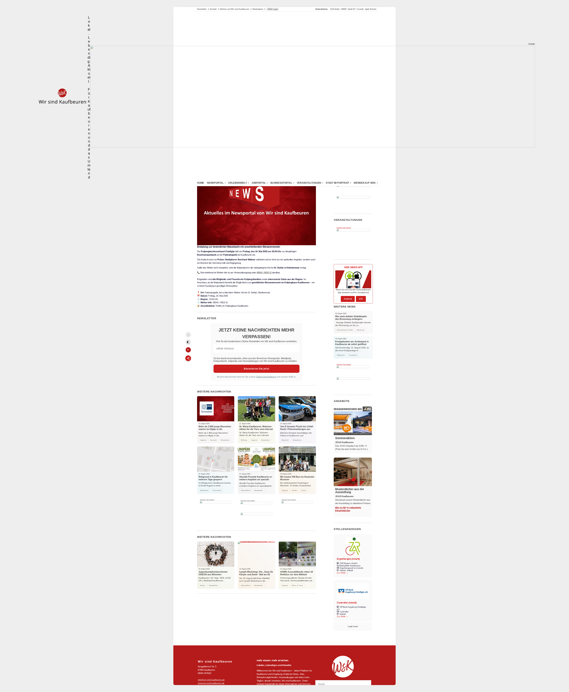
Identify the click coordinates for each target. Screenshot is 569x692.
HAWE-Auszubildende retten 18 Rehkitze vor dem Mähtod (296, 573)
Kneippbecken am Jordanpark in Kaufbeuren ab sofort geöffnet (352, 342)
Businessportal (281, 183)
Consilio (360, 9)
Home (200, 183)
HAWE (344, 9)
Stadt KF (351, 9)
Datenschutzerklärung (266, 377)
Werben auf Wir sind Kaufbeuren (234, 9)
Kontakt (213, 9)
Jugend (203, 440)
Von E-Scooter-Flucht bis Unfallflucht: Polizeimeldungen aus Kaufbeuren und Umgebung (297, 429)
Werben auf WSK (365, 183)
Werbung (360, 330)
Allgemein (341, 355)
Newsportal (215, 183)
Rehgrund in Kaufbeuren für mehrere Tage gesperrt (213, 478)
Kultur (303, 490)
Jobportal (258, 183)
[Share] (188, 358)
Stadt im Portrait (337, 183)
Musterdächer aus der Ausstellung (349, 490)
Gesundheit (245, 490)
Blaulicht (285, 440)
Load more (353, 626)
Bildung (244, 440)
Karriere (213, 440)
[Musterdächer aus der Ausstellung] (352, 472)
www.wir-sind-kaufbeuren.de (211, 683)
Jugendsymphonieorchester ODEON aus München (213, 573)
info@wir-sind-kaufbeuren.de (211, 680)
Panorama (217, 490)
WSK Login (273, 9)
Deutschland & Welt (345, 330)
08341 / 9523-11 (264, 272)
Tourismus (353, 355)
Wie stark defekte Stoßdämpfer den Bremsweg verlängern (351, 317)
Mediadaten (257, 9)
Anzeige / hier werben (207, 500)
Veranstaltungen (309, 183)
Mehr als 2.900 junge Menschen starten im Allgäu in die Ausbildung (215, 429)
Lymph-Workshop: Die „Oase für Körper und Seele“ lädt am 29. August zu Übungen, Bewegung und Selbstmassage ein (256, 576)
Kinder (294, 490)
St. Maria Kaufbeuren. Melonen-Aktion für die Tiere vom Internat (256, 427)
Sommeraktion (345, 438)
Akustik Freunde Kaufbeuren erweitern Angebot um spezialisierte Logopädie (255, 479)
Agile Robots (370, 9)
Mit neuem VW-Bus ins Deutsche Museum (297, 478)
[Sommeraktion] (352, 421)
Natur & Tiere (297, 585)
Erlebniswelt (237, 183)
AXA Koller (335, 9)
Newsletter (202, 9)
